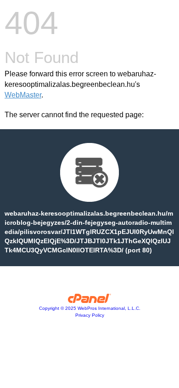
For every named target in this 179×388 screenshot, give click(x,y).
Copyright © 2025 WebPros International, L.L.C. (89, 308)
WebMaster (23, 95)
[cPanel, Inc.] (90, 300)
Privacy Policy (89, 315)
